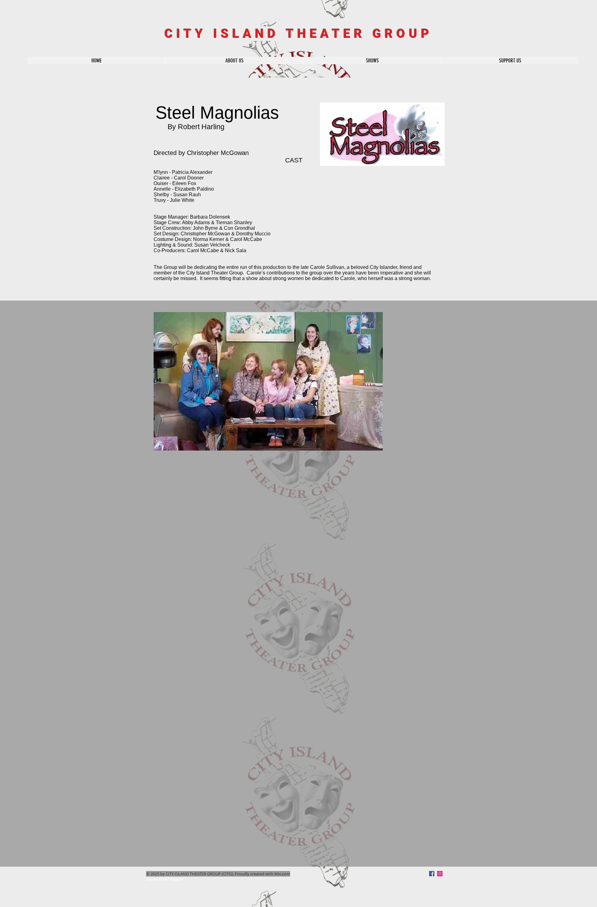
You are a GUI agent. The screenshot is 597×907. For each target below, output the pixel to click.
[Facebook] (431, 873)
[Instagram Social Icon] (439, 873)
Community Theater (164, 879)
